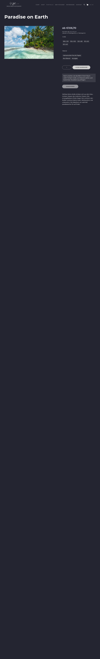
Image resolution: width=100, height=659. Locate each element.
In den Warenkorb (81, 67)
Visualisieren (70, 86)
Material (64, 51)
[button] (51, 28)
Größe (64, 37)
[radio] (65, 41)
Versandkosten (73, 31)
